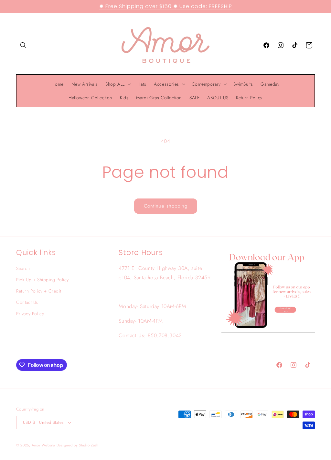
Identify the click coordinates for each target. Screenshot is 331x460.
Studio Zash (89, 445)
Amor (37, 445)
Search (23, 268)
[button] (23, 45)
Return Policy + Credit (38, 291)
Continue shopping (165, 205)
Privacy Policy (30, 313)
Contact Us (27, 302)
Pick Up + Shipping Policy (42, 279)
